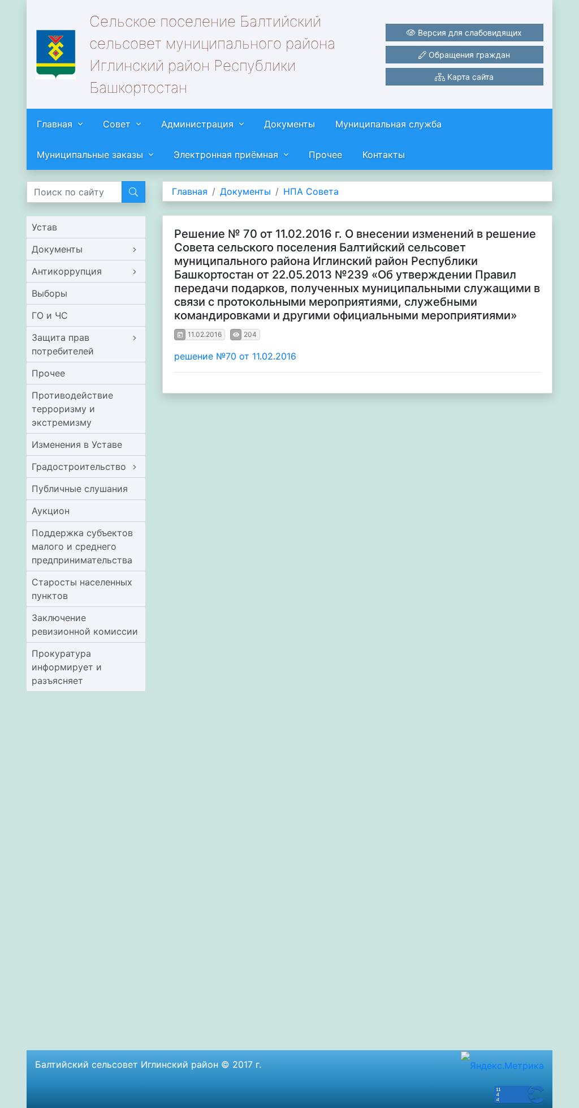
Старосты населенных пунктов (82, 588)
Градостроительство (79, 466)
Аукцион (51, 510)
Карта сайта (469, 77)
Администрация (197, 124)
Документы (289, 124)
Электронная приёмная (226, 154)
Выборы (49, 293)
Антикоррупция (67, 271)
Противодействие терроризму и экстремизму (72, 409)
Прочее (325, 154)
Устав (44, 227)
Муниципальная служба (388, 124)
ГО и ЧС (50, 315)
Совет (117, 124)
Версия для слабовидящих (469, 32)
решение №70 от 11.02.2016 (235, 356)
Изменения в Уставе (77, 444)
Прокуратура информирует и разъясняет (67, 667)
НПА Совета (311, 191)
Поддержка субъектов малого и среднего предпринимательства (82, 546)
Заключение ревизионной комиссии (85, 624)
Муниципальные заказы (90, 154)
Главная (54, 124)
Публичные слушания (80, 488)
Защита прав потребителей (63, 344)
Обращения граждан (468, 54)
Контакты (383, 154)
